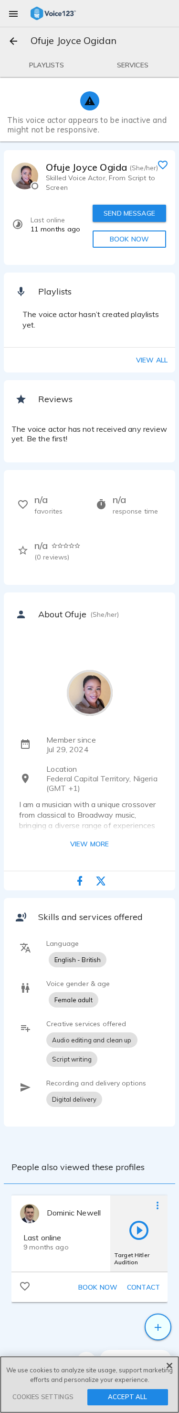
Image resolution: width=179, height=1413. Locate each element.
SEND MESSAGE (129, 213)
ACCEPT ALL (127, 1397)
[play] (138, 1229)
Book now (97, 1287)
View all (152, 360)
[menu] (13, 13)
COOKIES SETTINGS (43, 1397)
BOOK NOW (129, 239)
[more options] (157, 1205)
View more (89, 844)
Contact (143, 1287)
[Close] (169, 1365)
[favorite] (162, 164)
